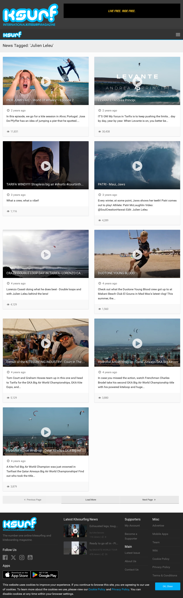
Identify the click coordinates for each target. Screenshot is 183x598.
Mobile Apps (160, 534)
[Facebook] (5, 558)
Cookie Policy (160, 559)
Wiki (155, 550)
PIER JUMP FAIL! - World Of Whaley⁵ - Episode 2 (40, 100)
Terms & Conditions (164, 575)
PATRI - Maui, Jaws (111, 184)
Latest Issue (132, 552)
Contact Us (132, 569)
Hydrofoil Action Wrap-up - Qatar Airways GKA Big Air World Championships (139, 362)
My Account (132, 525)
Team (156, 542)
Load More (90, 499)
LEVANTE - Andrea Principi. (117, 100)
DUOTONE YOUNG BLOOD (116, 273)
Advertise (158, 525)
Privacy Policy (161, 567)
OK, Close (168, 586)
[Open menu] (178, 35)
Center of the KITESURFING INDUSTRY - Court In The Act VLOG (47, 362)
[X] (14, 558)
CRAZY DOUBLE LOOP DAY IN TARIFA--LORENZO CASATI (46, 273)
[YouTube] (30, 558)
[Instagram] (22, 558)
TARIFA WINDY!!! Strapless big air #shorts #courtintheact (46, 184)
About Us (130, 561)
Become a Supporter (131, 536)
